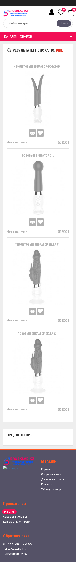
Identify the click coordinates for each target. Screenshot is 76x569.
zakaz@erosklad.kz (14, 549)
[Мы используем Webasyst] (11, 468)
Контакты (47, 484)
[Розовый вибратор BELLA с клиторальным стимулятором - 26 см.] (38, 366)
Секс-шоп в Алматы (15, 516)
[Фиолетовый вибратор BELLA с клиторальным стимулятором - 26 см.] (38, 277)
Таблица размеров (52, 489)
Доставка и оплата (52, 479)
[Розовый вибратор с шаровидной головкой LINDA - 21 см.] (38, 187)
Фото (26, 521)
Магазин (9, 511)
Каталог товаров (18, 36)
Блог (19, 521)
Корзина (46, 469)
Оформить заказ (51, 474)
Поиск (64, 23)
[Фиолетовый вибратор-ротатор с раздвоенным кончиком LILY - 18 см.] (38, 98)
